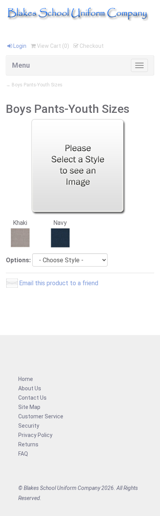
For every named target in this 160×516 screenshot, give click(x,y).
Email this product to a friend (58, 283)
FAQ (23, 454)
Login (19, 46)
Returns (28, 444)
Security (28, 426)
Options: (18, 260)
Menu (21, 65)
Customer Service (40, 416)
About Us (29, 388)
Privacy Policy (35, 435)
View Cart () (52, 46)
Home (25, 379)
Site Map (29, 407)
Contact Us (32, 398)
